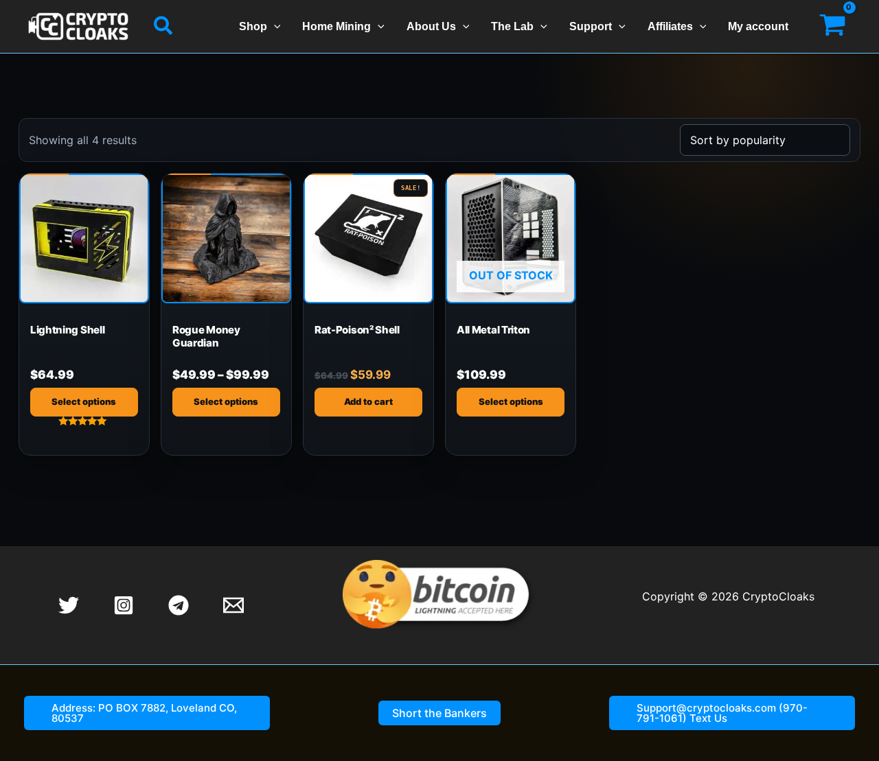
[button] (164, 26)
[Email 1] (233, 605)
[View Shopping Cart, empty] (832, 26)
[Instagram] (123, 605)
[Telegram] (178, 605)
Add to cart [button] (368, 401)
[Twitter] (68, 605)
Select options (84, 401)
